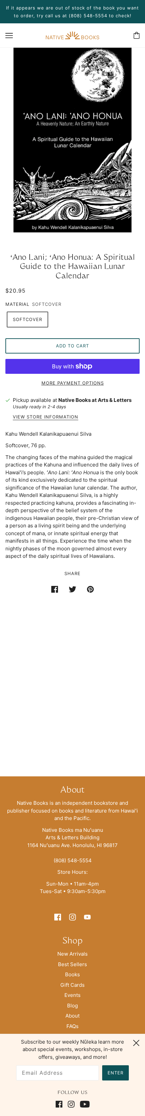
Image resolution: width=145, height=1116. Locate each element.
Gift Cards (72, 985)
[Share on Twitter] (72, 589)
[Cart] (136, 35)
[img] (57, 917)
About (72, 1015)
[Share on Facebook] (54, 589)
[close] (136, 1042)
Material (17, 304)
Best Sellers (72, 964)
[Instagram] (71, 1104)
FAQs (72, 1026)
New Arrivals (72, 954)
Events (72, 995)
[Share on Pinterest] (90, 589)
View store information (45, 417)
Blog (72, 1005)
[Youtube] (83, 1104)
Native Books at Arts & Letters (95, 400)
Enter (115, 1072)
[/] (72, 34)
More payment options (72, 383)
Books (72, 974)
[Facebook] (60, 1104)
